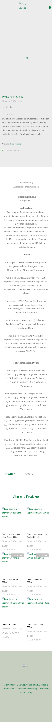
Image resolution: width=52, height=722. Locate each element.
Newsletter (9, 685)
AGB (22, 692)
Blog (29, 692)
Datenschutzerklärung (27, 688)
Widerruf (44, 688)
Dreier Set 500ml (9, 624)
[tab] (26, 183)
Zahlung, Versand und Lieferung (32, 685)
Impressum (8, 688)
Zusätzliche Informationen (26, 186)
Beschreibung (26, 182)
